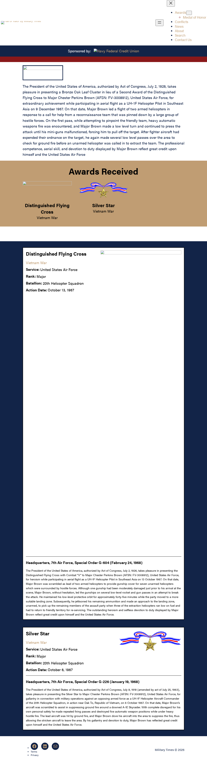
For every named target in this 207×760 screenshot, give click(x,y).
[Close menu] (171, 3)
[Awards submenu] (189, 13)
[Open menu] (159, 22)
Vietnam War (47, 217)
